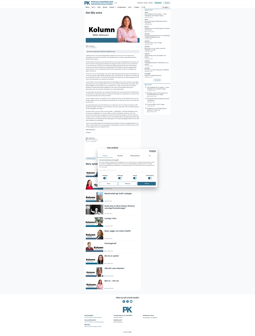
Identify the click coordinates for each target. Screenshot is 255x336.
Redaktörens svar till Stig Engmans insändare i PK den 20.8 (157, 110)
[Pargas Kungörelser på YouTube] (131, 301)
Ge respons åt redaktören (92, 139)
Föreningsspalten (121, 7)
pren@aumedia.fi (97, 317)
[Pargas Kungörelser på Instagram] (127, 301)
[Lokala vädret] (115, 2)
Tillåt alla (147, 183)
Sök (144, 7)
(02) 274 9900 (88, 322)
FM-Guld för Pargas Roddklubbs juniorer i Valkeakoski (158, 100)
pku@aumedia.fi (97, 326)
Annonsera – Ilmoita (142, 3)
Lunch (129, 7)
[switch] (120, 178)
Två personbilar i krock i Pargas (155, 105)
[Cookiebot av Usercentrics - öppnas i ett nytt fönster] (150, 151)
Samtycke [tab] (105, 155)
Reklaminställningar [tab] (135, 155)
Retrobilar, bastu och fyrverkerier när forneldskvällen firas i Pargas (157, 94)
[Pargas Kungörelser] (127, 309)
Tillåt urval (127, 183)
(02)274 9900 (88, 317)
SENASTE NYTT (149, 10)
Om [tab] (150, 155)
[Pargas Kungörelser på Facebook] (124, 301)
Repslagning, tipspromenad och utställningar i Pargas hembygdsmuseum (157, 37)
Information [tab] (120, 155)
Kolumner (111, 7)
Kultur (99, 7)
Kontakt (151, 3)
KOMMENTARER (90, 158)
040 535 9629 (88, 326)
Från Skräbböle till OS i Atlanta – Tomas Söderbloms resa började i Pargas (156, 15)
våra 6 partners (106, 162)
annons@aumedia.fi (98, 322)
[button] (166, 7)
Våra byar (105, 7)
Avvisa (108, 183)
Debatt (147, 26)
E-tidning (136, 7)
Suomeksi (167, 2)
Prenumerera (158, 2)
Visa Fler (157, 80)
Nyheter (87, 7)
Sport (93, 7)
